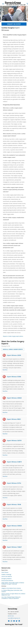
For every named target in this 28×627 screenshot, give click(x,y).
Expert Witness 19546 (14, 504)
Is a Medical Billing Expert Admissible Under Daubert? (11, 591)
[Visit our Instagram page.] (11, 621)
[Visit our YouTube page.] (14, 621)
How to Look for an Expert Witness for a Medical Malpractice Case (13, 594)
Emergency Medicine (6, 578)
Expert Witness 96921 (14, 419)
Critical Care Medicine (6, 576)
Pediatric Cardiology (6, 574)
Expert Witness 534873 (14, 462)
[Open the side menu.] (3, 4)
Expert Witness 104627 (14, 547)
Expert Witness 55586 (14, 377)
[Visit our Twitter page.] (16, 621)
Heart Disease (4, 572)
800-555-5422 (11, 616)
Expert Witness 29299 (14, 355)
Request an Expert (14, 24)
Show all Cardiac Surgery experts (13, 349)
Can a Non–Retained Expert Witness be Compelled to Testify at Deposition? (10, 597)
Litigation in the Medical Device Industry (11, 588)
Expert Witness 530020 (14, 526)
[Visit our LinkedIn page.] (19, 621)
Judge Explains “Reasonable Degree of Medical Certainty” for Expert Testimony (12, 583)
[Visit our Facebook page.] (9, 621)
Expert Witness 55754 (14, 483)
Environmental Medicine (7, 580)
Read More (5, 369)
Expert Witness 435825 (14, 398)
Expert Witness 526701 (14, 440)
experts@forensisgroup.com (14, 618)
